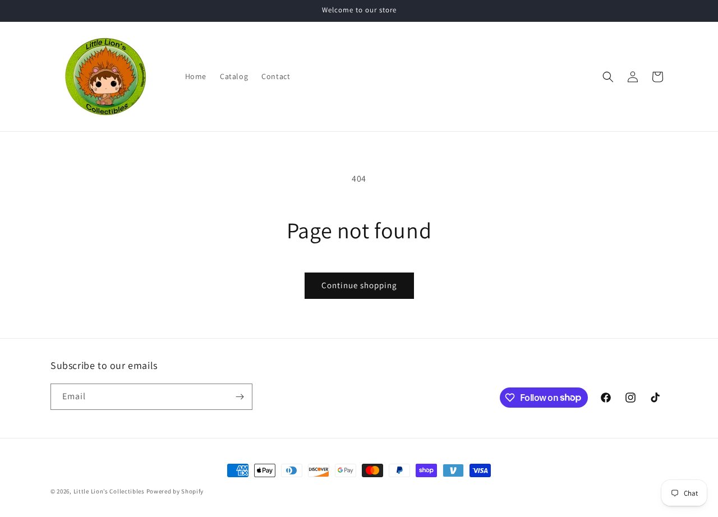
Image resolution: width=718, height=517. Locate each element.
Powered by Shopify (175, 491)
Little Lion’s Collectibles (109, 491)
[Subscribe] (239, 397)
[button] (608, 76)
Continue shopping (359, 285)
